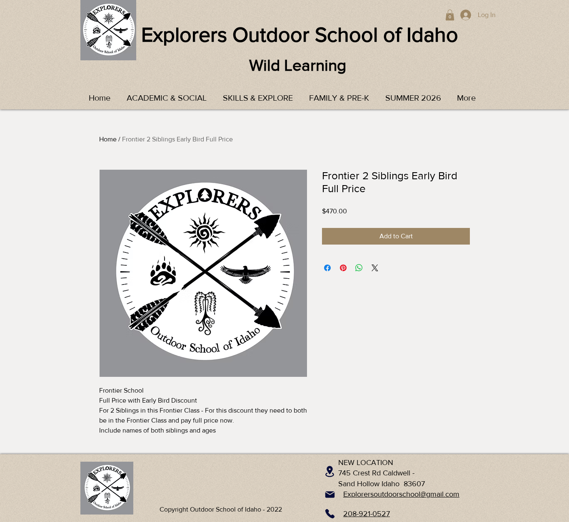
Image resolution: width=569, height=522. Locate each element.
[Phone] (329, 513)
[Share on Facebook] (327, 268)
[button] (449, 15)
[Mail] (330, 494)
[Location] (330, 471)
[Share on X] (375, 268)
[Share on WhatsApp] (359, 268)
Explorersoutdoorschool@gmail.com (401, 494)
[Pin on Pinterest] (343, 268)
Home (108, 139)
